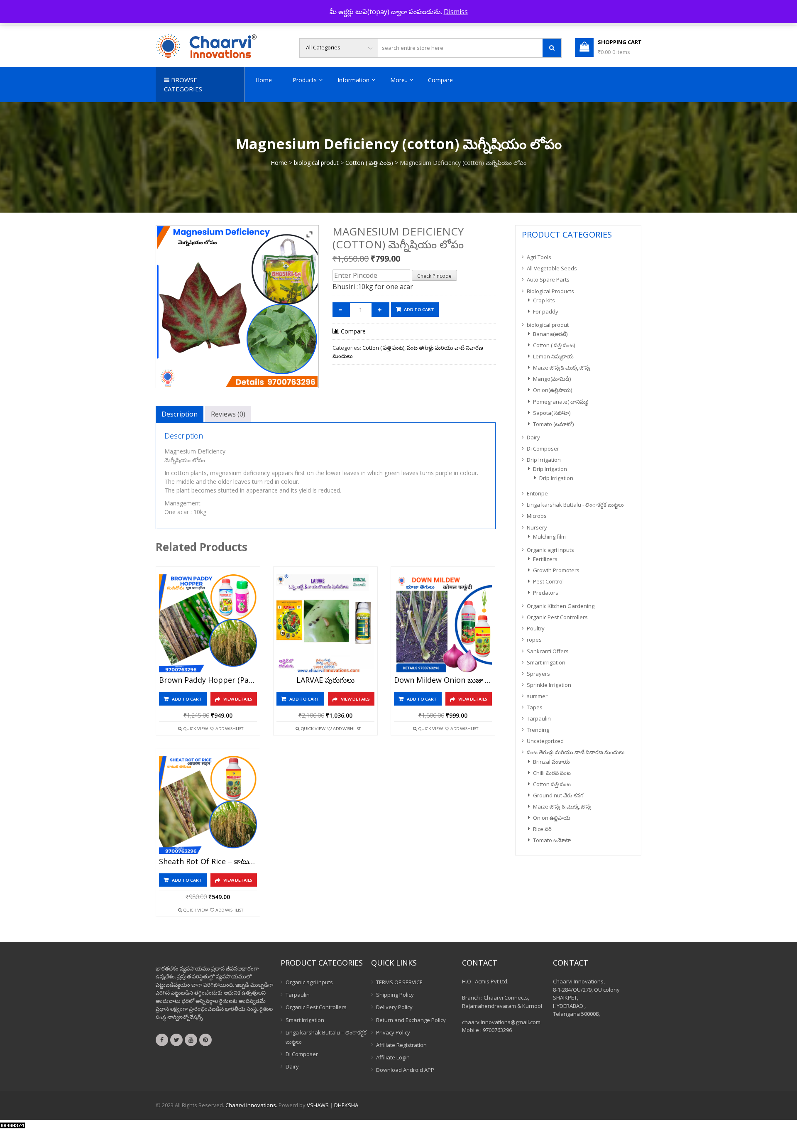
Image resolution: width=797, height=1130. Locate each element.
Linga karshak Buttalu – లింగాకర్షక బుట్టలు (326, 1037)
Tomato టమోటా (552, 840)
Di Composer (543, 448)
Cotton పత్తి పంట (552, 784)
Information (353, 80)
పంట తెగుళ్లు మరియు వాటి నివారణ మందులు (576, 752)
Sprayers (538, 673)
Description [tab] (179, 414)
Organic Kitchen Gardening (560, 606)
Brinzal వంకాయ (551, 761)
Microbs (537, 516)
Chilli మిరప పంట (552, 773)
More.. (398, 80)
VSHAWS (318, 1105)
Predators (545, 592)
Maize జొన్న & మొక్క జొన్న (562, 806)
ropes (534, 639)
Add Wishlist (229, 728)
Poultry (536, 628)
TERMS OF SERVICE (399, 982)
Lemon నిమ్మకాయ (553, 356)
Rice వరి (542, 829)
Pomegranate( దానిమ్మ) (560, 401)
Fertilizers (545, 559)
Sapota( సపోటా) (551, 413)
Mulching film (549, 536)
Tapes (535, 707)
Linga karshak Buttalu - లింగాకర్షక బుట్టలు (575, 504)
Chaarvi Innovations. (251, 1105)
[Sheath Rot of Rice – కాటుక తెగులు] (208, 805)
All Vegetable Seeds (552, 268)
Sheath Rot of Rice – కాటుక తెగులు (208, 861)
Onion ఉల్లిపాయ (551, 817)
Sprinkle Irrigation (549, 685)
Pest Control (548, 581)
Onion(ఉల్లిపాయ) (552, 390)
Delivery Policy (394, 1007)
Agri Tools (539, 257)
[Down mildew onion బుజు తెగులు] (443, 623)
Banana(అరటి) (550, 334)
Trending (538, 729)
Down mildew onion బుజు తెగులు (443, 680)
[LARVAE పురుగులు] (325, 623)
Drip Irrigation (544, 459)
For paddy (545, 311)
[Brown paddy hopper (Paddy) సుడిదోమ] (208, 623)
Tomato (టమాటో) (553, 424)
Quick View (195, 728)
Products (305, 80)
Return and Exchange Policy (411, 1020)
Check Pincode (434, 275)
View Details (237, 698)
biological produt (316, 163)
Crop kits (544, 300)
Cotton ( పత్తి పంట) (369, 163)
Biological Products (550, 291)
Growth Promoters (556, 570)
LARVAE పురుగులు (325, 680)
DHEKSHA (346, 1105)
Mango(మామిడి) (552, 378)
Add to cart (419, 309)
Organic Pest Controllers (557, 617)
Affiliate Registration (401, 1045)
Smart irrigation (546, 662)
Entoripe (537, 493)
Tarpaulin (539, 718)
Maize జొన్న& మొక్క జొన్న (561, 367)
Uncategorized (545, 741)
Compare (440, 80)
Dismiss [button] (456, 11)
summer (537, 696)
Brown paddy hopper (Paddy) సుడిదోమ (208, 680)
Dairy (533, 437)
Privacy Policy (393, 1032)
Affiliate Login (393, 1057)
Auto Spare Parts (548, 279)
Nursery (537, 527)
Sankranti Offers (548, 651)
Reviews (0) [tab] (228, 414)
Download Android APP (405, 1070)
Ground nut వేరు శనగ (558, 795)
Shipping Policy (395, 994)
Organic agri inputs (550, 550)
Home (263, 80)
